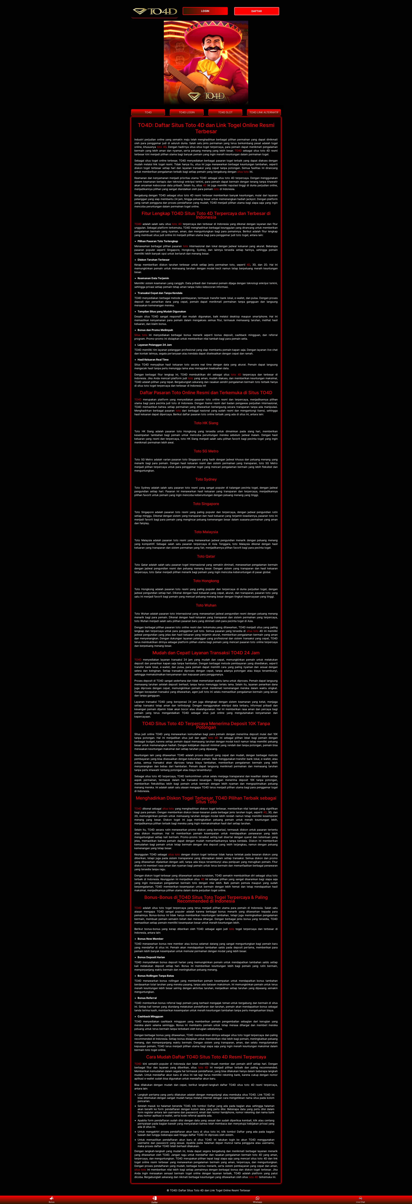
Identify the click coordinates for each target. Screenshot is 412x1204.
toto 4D (161, 146)
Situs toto (140, 335)
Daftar (154, 1202)
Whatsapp (257, 1202)
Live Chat (360, 1202)
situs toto (243, 171)
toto (216, 189)
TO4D (238, 150)
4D (204, 185)
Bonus (51, 1202)
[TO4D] (154, 16)
